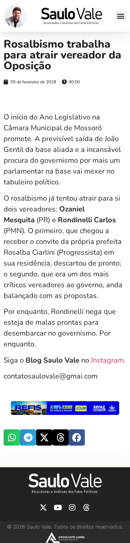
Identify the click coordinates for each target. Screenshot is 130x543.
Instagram (107, 360)
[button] (120, 16)
